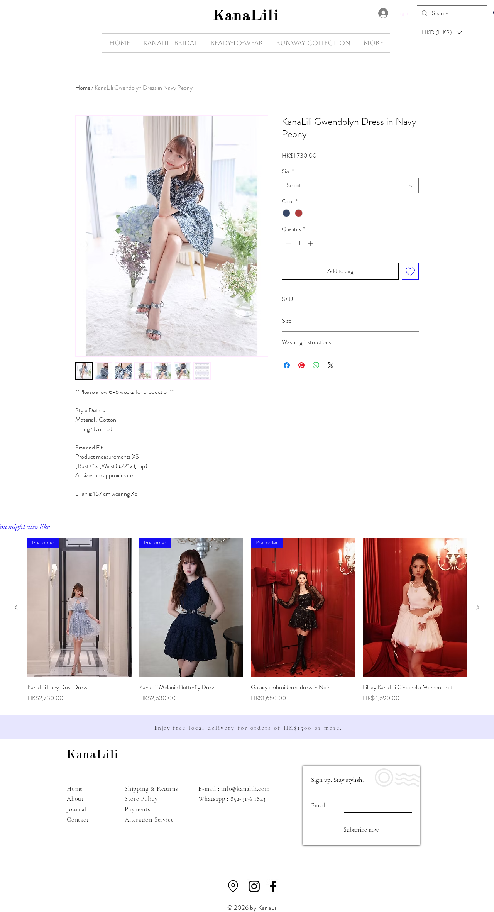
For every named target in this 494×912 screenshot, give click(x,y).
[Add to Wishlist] (410, 271)
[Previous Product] (16, 607)
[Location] (233, 886)
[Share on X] (330, 365)
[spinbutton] (299, 243)
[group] (247, 620)
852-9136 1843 (248, 799)
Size (288, 171)
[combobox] (350, 185)
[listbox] (442, 32)
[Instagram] (254, 886)
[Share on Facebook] (286, 365)
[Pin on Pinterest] (301, 365)
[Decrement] (288, 243)
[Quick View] (415, 607)
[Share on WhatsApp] (316, 365)
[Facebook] (273, 886)
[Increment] (311, 243)
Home (82, 87)
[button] (442, 32)
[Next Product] (477, 607)
